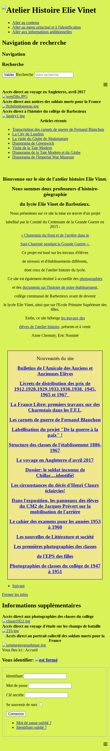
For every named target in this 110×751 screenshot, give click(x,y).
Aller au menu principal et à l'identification (46, 27)
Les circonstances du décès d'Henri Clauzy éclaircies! (55, 487)
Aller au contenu (25, 22)
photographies (91, 278)
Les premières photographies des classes (55, 546)
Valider (9, 75)
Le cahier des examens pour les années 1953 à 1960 (55, 524)
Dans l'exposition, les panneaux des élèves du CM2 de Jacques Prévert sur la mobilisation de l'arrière (55, 506)
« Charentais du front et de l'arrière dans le (55, 235)
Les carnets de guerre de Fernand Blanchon (55, 419)
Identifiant (14, 676)
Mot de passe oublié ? (33, 723)
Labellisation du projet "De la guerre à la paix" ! (55, 432)
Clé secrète (15, 695)
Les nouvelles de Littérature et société (55, 536)
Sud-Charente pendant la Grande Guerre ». (55, 244)
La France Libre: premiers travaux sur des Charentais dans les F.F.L (55, 407)
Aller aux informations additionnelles (42, 32)
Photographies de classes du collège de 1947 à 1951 (55, 568)
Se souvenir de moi (21, 704)
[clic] (46, 660)
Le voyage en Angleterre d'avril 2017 (55, 460)
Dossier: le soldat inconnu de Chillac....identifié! (55, 472)
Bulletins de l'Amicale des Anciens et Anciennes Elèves (55, 370)
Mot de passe (16, 685)
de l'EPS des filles (55, 556)
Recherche (24, 74)
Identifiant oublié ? (31, 727)
